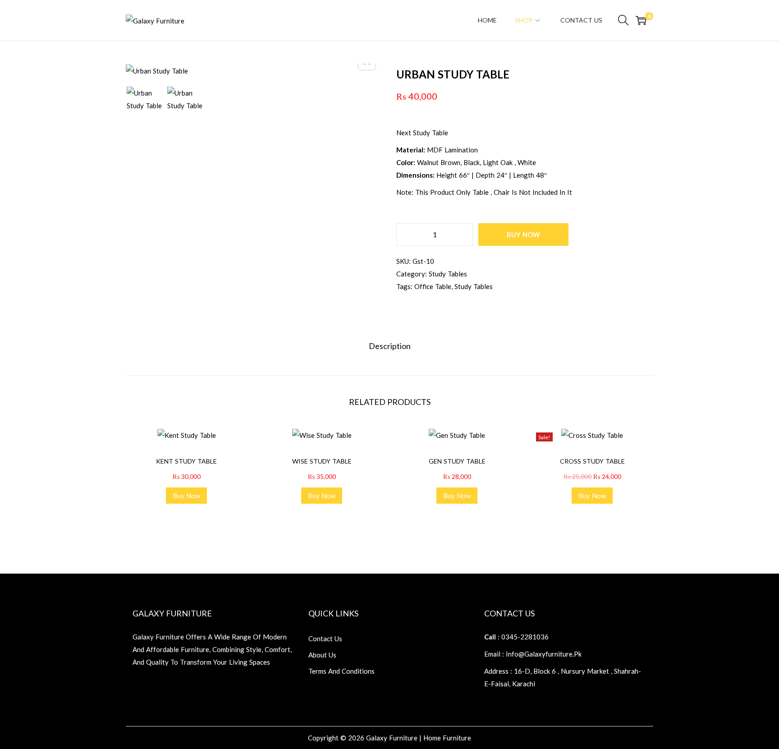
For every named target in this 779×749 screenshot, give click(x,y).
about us (322, 655)
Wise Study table (322, 461)
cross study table (592, 461)
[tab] (390, 346)
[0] (641, 20)
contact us (325, 638)
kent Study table (186, 461)
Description (390, 346)
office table (432, 286)
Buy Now (523, 234)
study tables (448, 274)
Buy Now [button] (186, 496)
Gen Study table (457, 461)
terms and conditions (341, 671)
